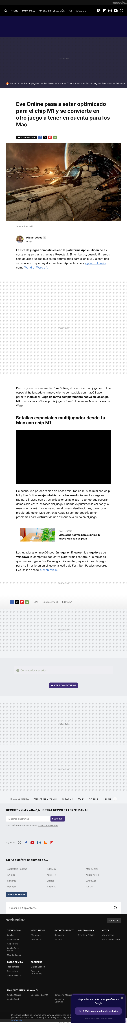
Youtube (116, 11)
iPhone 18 (14, 83)
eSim (60, 83)
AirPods (11, 874)
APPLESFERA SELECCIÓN (52, 10)
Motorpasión (108, 935)
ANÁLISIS (81, 10)
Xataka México (14, 995)
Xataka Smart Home (13, 949)
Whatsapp (121, 83)
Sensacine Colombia (59, 1000)
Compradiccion (14, 975)
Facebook (40, 137)
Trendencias (13, 966)
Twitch (98, 11)
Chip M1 (68, 602)
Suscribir (57, 818)
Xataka (10, 935)
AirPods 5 (94, 799)
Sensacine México (63, 995)
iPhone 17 (51, 886)
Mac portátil (92, 869)
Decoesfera (12, 971)
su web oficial (48, 570)
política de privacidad (48, 825)
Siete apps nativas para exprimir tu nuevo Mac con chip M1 (80, 536)
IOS (70, 10)
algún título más (95, 263)
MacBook (12, 886)
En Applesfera (65, 531)
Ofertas (50, 880)
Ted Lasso (49, 83)
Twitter (121, 11)
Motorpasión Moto (111, 939)
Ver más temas (16, 894)
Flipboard (104, 11)
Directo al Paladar (86, 935)
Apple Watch (92, 874)
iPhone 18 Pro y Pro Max (45, 799)
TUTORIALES (28, 10)
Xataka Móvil (13, 939)
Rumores (11, 880)
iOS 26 (89, 886)
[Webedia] (119, 2)
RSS (45, 842)
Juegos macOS (51, 602)
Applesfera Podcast (17, 869)
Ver (65, 685)
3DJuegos (36, 935)
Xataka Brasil (13, 999)
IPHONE (14, 10)
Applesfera (12, 943)
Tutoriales (51, 869)
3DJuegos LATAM (39, 995)
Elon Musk (107, 83)
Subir (111, 920)
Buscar (115, 908)
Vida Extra (36, 939)
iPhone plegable (31, 83)
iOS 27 (81, 799)
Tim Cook (71, 83)
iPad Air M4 (67, 799)
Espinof (58, 939)
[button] (35, 237)
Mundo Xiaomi (14, 955)
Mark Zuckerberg (89, 83)
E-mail (55, 137)
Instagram (110, 11)
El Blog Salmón (38, 966)
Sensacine (59, 935)
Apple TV (51, 874)
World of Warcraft (36, 267)
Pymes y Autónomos (36, 972)
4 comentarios (28, 137)
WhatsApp (91, 880)
